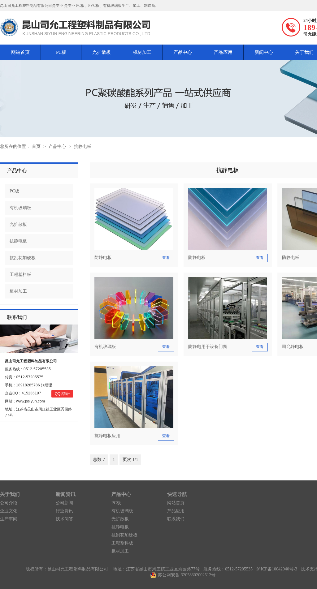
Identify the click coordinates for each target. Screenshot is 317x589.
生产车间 (8, 519)
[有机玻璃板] (133, 337)
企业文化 (8, 511)
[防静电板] (133, 248)
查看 (166, 258)
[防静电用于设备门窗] (227, 337)
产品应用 (223, 52)
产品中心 (182, 52)
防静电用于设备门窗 (207, 346)
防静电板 (103, 257)
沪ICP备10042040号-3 (276, 569)
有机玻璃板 (20, 207)
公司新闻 (64, 503)
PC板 (61, 52)
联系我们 (176, 519)
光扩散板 (101, 52)
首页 (36, 146)
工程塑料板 (20, 274)
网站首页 (20, 52)
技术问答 (64, 519)
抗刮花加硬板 (23, 258)
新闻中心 (263, 52)
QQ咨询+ (62, 394)
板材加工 (142, 52)
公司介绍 (8, 503)
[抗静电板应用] (133, 426)
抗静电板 (82, 146)
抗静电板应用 (107, 435)
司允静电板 (293, 346)
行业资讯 (64, 511)
